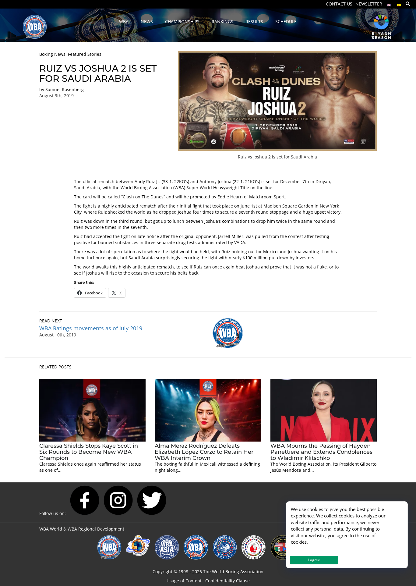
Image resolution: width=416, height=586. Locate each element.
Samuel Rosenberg (64, 89)
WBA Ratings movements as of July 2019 (90, 328)
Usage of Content (184, 581)
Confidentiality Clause (227, 581)
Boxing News (52, 54)
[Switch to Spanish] (399, 3)
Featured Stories (84, 54)
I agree (314, 560)
